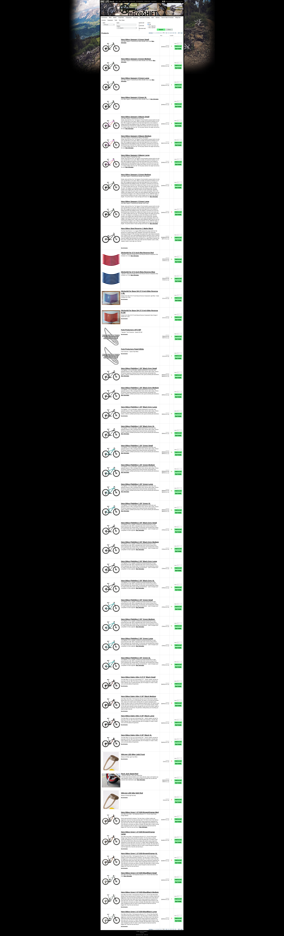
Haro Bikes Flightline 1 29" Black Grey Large (139, 407)
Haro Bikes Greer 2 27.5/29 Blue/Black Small (139, 873)
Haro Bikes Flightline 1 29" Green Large (137, 484)
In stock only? (141, 25)
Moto (152, 17)
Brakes (114, 17)
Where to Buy (125, 1)
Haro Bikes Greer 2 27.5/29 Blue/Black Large (139, 912)
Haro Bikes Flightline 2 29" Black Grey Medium (140, 542)
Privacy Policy (142, 932)
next (182, 33)
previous (151, 33)
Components (128, 17)
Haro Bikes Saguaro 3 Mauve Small (135, 117)
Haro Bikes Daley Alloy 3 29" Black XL (136, 735)
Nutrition (158, 17)
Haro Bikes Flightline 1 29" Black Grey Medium (140, 388)
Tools (116, 20)
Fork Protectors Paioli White (132, 349)
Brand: (104, 22)
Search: (118, 22)
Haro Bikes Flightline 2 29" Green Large (137, 638)
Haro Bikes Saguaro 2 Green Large (135, 201)
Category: (118, 26)
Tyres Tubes (122, 20)
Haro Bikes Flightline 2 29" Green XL (136, 658)
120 (179, 33)
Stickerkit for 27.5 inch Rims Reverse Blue (138, 272)
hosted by (146, 934)
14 (173, 33)
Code (150, 24)
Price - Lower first (152, 27)
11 (168, 33)
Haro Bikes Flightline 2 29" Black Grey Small (139, 523)
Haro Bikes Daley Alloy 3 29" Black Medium (138, 696)
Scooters (103, 20)
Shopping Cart (132, 1)
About (120, 1)
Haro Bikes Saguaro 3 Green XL (134, 97)
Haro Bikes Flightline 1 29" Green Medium (138, 465)
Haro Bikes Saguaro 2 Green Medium (136, 175)
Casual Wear (121, 17)
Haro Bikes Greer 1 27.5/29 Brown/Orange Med (140, 812)
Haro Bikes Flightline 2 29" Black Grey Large (139, 561)
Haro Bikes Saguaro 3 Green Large (135, 78)
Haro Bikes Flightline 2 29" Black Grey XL (137, 581)
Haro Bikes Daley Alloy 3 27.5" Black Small (138, 677)
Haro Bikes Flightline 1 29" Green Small (137, 446)
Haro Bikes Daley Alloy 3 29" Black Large (137, 716)
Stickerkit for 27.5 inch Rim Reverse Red (137, 253)
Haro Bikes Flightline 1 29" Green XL (136, 503)
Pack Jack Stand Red (129, 774)
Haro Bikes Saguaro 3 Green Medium (136, 59)
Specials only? (141, 22)
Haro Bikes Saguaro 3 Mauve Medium (136, 136)
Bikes (110, 17)
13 (171, 33)
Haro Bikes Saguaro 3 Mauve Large (135, 155)
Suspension (110, 20)
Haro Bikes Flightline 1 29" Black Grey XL (137, 426)
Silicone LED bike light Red (132, 793)
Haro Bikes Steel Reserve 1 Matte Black (137, 228)
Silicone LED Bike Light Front (133, 754)
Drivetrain (135, 17)
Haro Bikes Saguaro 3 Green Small (135, 40)
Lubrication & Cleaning (144, 17)
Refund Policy (147, 1)
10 (166, 33)
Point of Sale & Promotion (167, 17)
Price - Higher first (152, 26)
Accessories (104, 17)
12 (170, 33)
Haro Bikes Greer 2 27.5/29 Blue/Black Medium (140, 892)
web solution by (139, 934)
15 (175, 33)
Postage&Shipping (139, 1)
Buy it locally (178, 48)
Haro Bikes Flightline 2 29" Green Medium (138, 619)
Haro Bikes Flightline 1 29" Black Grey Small (139, 368)
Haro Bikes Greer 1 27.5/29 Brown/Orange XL (139, 853)
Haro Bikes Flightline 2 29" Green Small (137, 600)
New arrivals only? (142, 28)
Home (116, 1)
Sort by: (149, 22)
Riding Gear (178, 17)
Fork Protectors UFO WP (131, 330)
